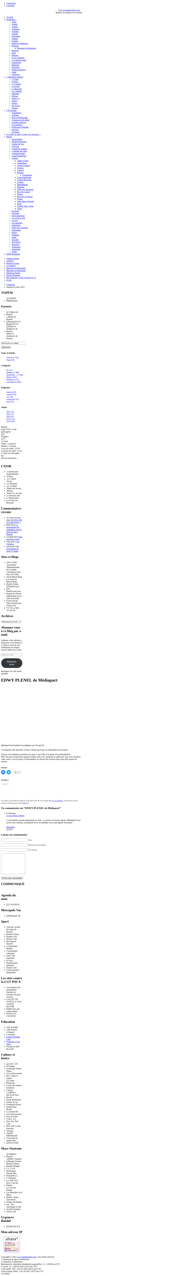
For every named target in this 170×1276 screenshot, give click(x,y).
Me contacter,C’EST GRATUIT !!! (21, 278)
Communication (18, 153)
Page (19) (10, 360)
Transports (16, 247)
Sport (19, 204)
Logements (16, 62)
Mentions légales (13, 273)
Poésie (19, 199)
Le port (15, 220)
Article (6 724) (12, 357)
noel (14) (10, 402)
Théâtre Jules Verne (25, 206)
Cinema (20, 168)
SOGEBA (16, 242)
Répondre (10, 827)
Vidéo (19, 208)
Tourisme (16, 132)
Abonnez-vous (12, 663)
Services (15, 129)
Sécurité (15, 240)
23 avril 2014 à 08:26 (15, 816)
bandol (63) (11, 392)
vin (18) (9, 397)
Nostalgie (16, 67)
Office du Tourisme (25, 189)
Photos (20, 194)
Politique (15, 235)
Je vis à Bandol (18, 58)
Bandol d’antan (12, 263)
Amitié (14, 24)
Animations (16, 113)
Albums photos (12, 258)
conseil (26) (11, 394)
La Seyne (16, 86)
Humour (15, 50)
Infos (14, 53)
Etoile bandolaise (24, 177)
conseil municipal (19, 156)
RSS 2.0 (26, 803)
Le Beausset (17, 89)
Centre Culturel (23, 165)
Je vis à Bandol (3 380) (12, 371)
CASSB (15, 79)
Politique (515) (12, 379)
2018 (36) (10, 421)
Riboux (15, 96)
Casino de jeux (18, 144)
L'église (20, 182)
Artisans (15, 31)
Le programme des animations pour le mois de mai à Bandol (14, 530)
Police (14, 232)
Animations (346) (13, 382)
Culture (15, 158)
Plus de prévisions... (9, 458)
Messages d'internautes (26, 48)
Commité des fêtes (19, 151)
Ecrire (8, 280)
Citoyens (15, 146)
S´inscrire (10, 6)
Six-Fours (16, 106)
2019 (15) (10, 419)
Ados (14, 22)
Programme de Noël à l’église (12, 550)
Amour (15, 27)
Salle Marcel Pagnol (25, 201)
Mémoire (15, 65)
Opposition (16, 230)
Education (16, 36)
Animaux (16, 29)
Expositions (27, 175)
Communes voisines (14, 77)
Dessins (20, 173)
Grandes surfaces (19, 122)
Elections (15, 213)
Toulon (15, 108)
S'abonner (10, 285)
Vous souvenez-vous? (14, 538)
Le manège (11, 266)
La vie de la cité (18, 218)
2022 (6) (10, 412)
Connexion (11, 3)
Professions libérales (20, 127)
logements (16, 225)
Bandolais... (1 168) (14, 375)
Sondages (16, 74)
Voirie (14, 252)
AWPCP (10, 261)
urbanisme (16, 249)
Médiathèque (22, 185)
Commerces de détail (20, 120)
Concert (20, 170)
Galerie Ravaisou (24, 180)
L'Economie (11, 110)
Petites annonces (19, 70)
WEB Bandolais (13, 254)
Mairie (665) (11, 377)
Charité (15, 34)
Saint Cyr (16, 98)
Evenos (15, 82)
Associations (17, 139)
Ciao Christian (12, 542)
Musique (20, 187)
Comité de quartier (19, 149)
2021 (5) (10, 414)
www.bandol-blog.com (26, 1257)
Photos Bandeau (13, 275)
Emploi (15, 39)
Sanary (15, 101)
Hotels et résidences (20, 43)
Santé (14, 72)
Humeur (15, 46)
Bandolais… (11, 19)
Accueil (9, 17)
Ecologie (15, 211)
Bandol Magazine (19, 141)
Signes (14, 103)
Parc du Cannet (23, 192)
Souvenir (15, 244)
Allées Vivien (22, 161)
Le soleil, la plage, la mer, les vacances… (23, 134)
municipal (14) (12, 399)
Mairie (9, 137)
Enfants (15, 41)
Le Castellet (17, 91)
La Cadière (16, 84)
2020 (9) (10, 416)
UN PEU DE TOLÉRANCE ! (14, 521)
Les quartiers (17, 223)
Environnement (18, 216)
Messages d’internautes (16, 268)
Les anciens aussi (19, 60)
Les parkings (17, 125)
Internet (15, 55)
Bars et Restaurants (20, 117)
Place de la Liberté (25, 196)
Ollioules (15, 94)
